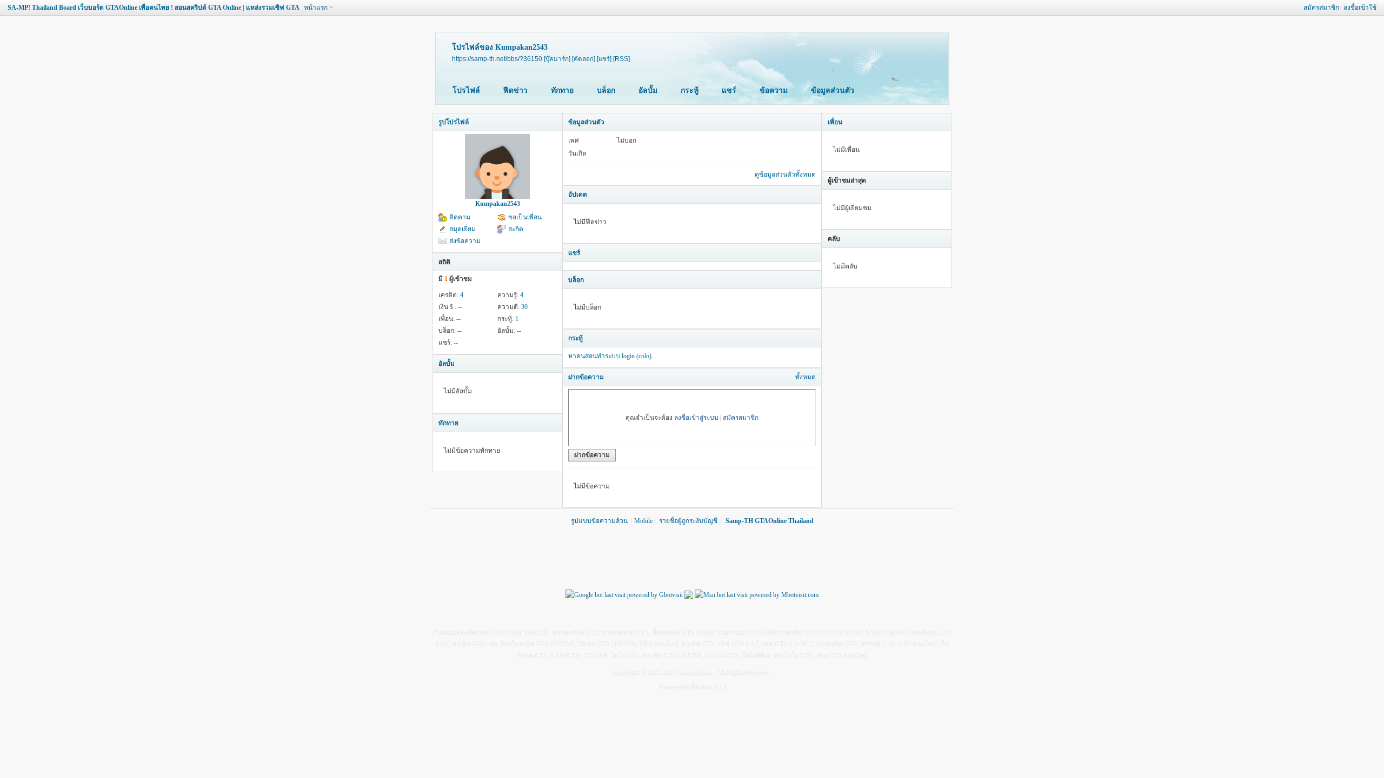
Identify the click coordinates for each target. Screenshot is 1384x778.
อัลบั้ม (647, 90)
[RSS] (621, 58)
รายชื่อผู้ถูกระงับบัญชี (688, 521)
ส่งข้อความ (465, 241)
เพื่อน (835, 122)
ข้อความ (774, 90)
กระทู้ (689, 90)
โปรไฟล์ (466, 90)
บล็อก (606, 90)
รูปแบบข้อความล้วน (599, 521)
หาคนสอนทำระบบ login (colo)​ (609, 356)
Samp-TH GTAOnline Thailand (770, 521)
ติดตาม (459, 217)
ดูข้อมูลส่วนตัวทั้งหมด (785, 174)
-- (460, 307)
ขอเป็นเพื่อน (525, 217)
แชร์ (729, 90)
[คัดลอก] (583, 58)
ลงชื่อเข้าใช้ (1359, 7)
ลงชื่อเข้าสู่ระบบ (696, 417)
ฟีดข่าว (515, 90)
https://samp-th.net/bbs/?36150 (497, 58)
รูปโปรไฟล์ (453, 122)
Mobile (643, 521)
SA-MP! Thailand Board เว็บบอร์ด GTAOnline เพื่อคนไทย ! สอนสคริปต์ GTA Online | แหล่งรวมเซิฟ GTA (154, 7)
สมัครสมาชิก (1321, 7)
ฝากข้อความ (586, 377)
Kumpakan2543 (497, 203)
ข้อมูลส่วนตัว (832, 90)
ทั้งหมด (805, 377)
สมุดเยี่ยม (462, 229)
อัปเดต (577, 194)
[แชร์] (604, 58)
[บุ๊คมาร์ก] (557, 58)
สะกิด (515, 229)
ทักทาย (562, 90)
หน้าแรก (316, 7)
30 (524, 307)
